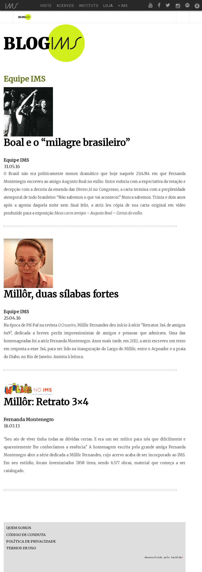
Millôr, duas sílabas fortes (61, 294)
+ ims (123, 6)
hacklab (177, 557)
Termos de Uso (21, 548)
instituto (89, 6)
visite (46, 6)
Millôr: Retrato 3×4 (46, 402)
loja (108, 6)
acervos (65, 6)
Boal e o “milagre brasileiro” (67, 142)
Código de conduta (26, 535)
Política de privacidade (31, 541)
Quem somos (18, 528)
